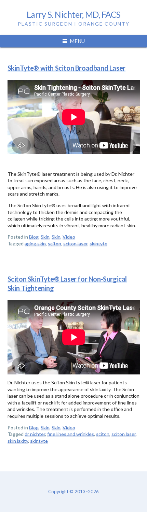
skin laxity (18, 441)
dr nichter (35, 434)
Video (69, 237)
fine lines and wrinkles (70, 434)
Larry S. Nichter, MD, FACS (74, 14)
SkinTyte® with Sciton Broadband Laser (66, 68)
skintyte (98, 243)
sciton (54, 243)
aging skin (35, 243)
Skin (45, 237)
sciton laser (75, 243)
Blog (34, 237)
